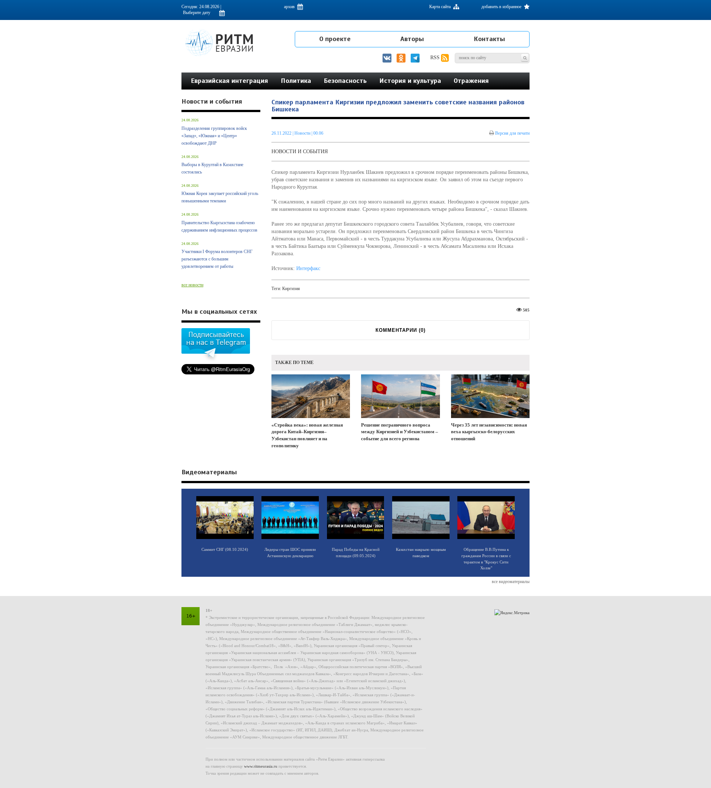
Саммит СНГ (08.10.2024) (224, 549)
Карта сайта (440, 6)
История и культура (410, 81)
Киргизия (291, 288)
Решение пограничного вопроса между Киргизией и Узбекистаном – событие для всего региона (399, 431)
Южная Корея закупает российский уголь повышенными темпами (219, 197)
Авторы (412, 39)
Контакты (489, 39)
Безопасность (345, 81)
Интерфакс (308, 268)
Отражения (471, 81)
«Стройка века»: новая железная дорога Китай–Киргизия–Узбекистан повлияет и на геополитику (307, 435)
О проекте (335, 39)
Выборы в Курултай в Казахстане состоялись (212, 168)
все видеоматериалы (511, 581)
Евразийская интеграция (229, 81)
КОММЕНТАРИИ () (400, 330)
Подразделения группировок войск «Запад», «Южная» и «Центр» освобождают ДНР (214, 136)
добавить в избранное (502, 6)
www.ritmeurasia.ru (260, 766)
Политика (296, 81)
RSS (435, 57)
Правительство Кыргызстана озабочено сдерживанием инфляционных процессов (219, 226)
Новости (302, 133)
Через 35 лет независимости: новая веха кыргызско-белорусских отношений (489, 431)
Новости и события (299, 151)
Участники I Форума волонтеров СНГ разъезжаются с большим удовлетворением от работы (217, 259)
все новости (192, 284)
